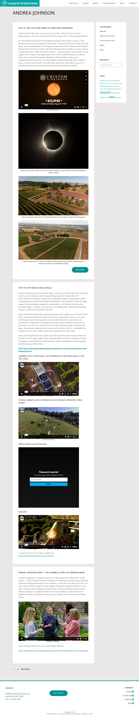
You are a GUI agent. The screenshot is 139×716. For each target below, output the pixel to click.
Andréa (128, 699)
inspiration (110, 86)
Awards (103, 31)
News (102, 45)
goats (121, 83)
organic (101, 88)
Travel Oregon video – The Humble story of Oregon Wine (51, 572)
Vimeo (129, 692)
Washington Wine (115, 92)
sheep (105, 88)
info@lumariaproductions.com (17, 693)
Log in (91, 714)
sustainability (110, 88)
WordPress (84, 714)
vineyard (105, 92)
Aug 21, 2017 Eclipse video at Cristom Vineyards (45, 28)
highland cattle (103, 86)
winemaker (118, 97)
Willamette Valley (104, 97)
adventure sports (104, 80)
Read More (80, 270)
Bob (130, 703)
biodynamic (107, 83)
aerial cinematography (114, 80)
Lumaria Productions (23, 3)
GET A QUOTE (59, 693)
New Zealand (116, 86)
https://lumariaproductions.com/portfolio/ (36, 556)
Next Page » (25, 669)
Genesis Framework (74, 714)
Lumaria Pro (62, 714)
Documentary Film (107, 40)
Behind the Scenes (107, 36)
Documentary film (114, 83)
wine (112, 97)
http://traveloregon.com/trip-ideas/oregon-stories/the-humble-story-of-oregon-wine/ (53, 650)
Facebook (127, 696)
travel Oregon (117, 88)
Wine (102, 50)
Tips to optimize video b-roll (35, 288)
